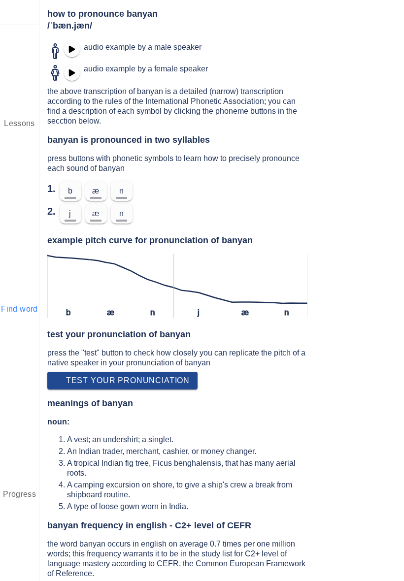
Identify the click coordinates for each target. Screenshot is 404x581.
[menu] (20, 12)
